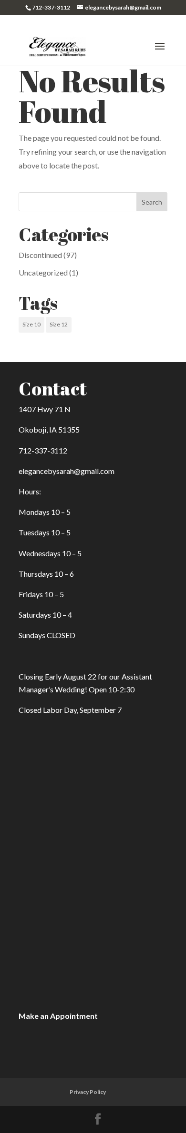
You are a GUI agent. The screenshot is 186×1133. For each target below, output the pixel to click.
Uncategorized (43, 272)
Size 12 (59, 324)
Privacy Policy (88, 1091)
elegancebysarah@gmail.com (66, 470)
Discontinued (40, 254)
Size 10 (31, 324)
